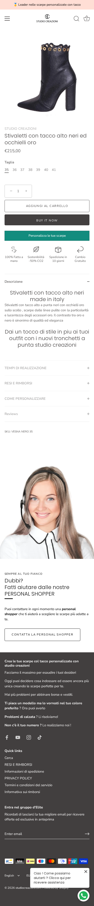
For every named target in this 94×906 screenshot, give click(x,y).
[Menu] (7, 19)
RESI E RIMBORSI (18, 764)
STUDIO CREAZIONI (21, 128)
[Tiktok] (39, 737)
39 (38, 170)
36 (15, 170)
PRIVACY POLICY (18, 778)
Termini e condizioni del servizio (28, 785)
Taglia (9, 162)
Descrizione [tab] (14, 281)
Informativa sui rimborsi (22, 792)
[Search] (76, 19)
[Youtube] (18, 737)
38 (30, 170)
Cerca (9, 758)
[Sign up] (87, 834)
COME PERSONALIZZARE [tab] (25, 398)
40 (46, 170)
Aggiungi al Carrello (47, 206)
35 (7, 170)
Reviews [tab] (11, 414)
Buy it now (47, 221)
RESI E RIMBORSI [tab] (18, 383)
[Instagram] (28, 737)
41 (54, 170)
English (9, 876)
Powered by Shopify (55, 888)
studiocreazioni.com (28, 888)
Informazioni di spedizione (24, 771)
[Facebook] (7, 737)
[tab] (47, 324)
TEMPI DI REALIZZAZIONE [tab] (26, 368)
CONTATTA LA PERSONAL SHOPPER (42, 635)
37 (22, 170)
